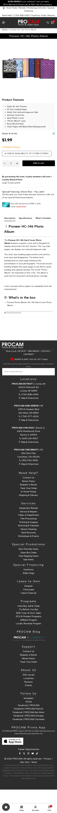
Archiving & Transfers (28, 525)
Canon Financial (28, 593)
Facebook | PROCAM (28, 705)
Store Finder (11, 8)
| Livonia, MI (28, 383)
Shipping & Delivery (28, 495)
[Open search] (47, 22)
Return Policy (28, 481)
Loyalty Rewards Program (28, 623)
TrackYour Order (38, 15)
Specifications (25, 218)
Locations (29, 678)
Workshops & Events (36, 8)
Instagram (28, 698)
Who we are (28, 674)
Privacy (47, 758)
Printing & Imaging (28, 522)
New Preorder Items (28, 549)
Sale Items (28, 559)
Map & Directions (30, 398)
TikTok (28, 701)
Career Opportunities (28, 749)
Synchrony (29, 569)
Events (28, 685)
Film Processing (29, 518)
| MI (28, 405)
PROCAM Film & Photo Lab (15, 4)
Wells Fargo (28, 573)
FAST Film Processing (40, 4)
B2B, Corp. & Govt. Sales (28, 613)
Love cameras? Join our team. (28, 1)
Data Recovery (28, 532)
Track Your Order (28, 488)
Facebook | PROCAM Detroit (28, 708)
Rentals (22, 8)
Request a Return (28, 484)
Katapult (28, 586)
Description (9, 218)
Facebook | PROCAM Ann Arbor (28, 712)
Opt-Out (24, 762)
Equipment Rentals (28, 508)
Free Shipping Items (28, 556)
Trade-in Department (28, 515)
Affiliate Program (28, 620)
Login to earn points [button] (11, 183)
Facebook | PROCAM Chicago (28, 715)
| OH (28, 449)
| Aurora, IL (28, 427)
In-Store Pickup (28, 491)
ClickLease (28, 589)
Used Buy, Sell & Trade (28, 606)
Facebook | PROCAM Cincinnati (29, 719)
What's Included (43, 218)
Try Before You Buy (28, 609)
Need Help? (7, 15)
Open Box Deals (28, 552)
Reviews (28, 682)
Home (4, 29)
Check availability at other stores (28, 153)
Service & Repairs (28, 511)
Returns (51, 15)
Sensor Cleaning (29, 529)
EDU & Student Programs (28, 616)
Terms (34, 762)
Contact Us (28, 477)
